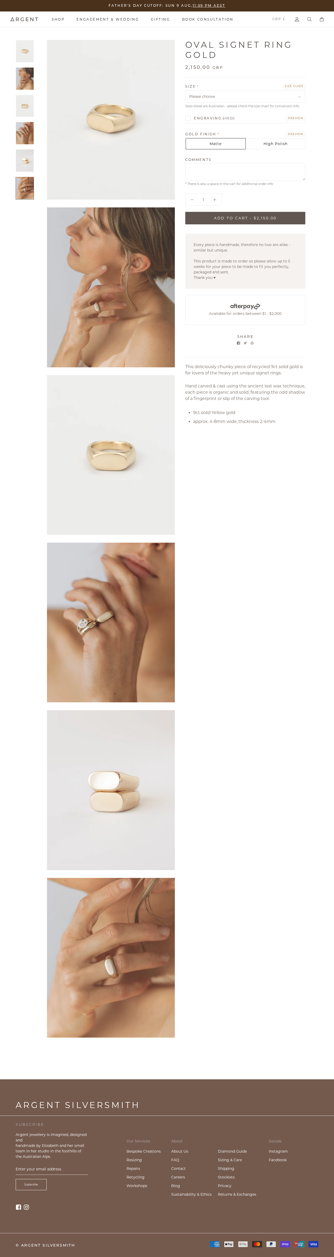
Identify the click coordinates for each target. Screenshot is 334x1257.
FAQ (175, 1160)
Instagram (278, 1151)
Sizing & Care (230, 1160)
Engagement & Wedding (107, 19)
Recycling (136, 1177)
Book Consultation (208, 19)
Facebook (278, 1160)
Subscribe (31, 1184)
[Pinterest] (252, 343)
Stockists (226, 1177)
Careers (178, 1177)
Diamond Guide (232, 1151)
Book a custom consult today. (201, 5)
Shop (58, 19)
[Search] (309, 19)
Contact (178, 1168)
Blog (175, 1185)
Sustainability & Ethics (191, 1194)
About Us (179, 1151)
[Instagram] (26, 1207)
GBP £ (278, 19)
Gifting (160, 19)
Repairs (133, 1168)
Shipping (226, 1168)
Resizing (134, 1160)
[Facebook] (238, 343)
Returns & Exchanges (237, 1194)
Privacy (224, 1185)
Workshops (137, 1185)
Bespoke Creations (144, 1151)
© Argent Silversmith (45, 1245)
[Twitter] (245, 343)
